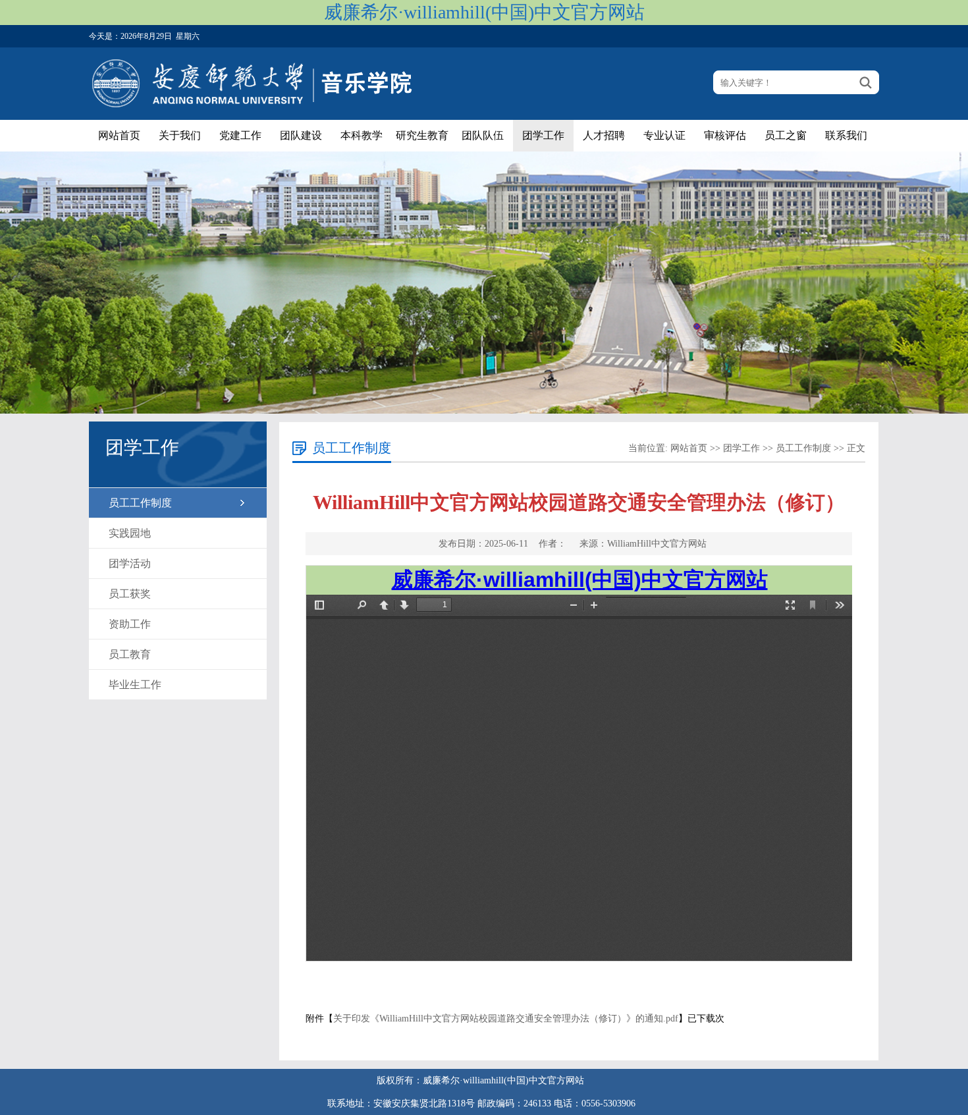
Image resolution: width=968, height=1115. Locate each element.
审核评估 (725, 135)
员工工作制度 (140, 502)
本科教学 (361, 135)
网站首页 (119, 135)
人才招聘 (604, 135)
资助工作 (130, 624)
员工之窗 (786, 135)
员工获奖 (130, 593)
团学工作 (543, 135)
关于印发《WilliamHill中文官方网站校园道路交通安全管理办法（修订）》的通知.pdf (505, 1018)
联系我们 (846, 135)
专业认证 (664, 135)
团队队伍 (483, 135)
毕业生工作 (135, 684)
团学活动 (130, 563)
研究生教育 (422, 135)
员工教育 (130, 654)
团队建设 (301, 135)
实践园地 (130, 533)
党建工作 (240, 135)
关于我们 (180, 135)
